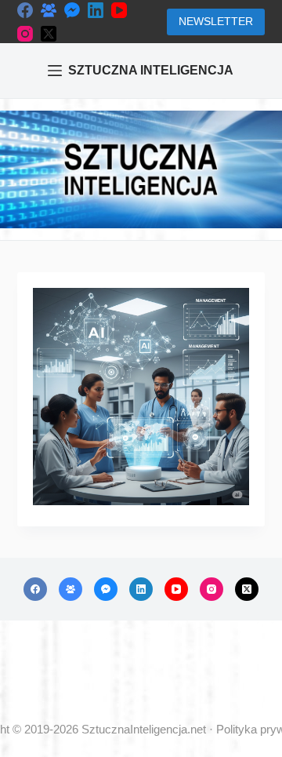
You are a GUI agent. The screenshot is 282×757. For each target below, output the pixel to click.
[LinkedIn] (95, 10)
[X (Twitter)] (48, 34)
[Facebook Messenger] (72, 10)
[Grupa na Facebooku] (48, 10)
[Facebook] (25, 10)
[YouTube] (119, 10)
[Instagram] (25, 34)
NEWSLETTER (216, 21)
